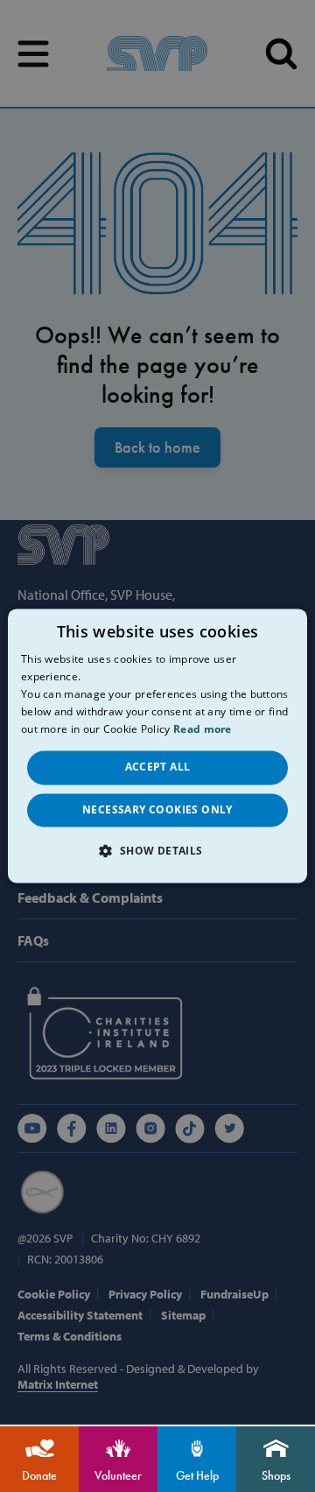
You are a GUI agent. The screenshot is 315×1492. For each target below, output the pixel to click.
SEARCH (281, 54)
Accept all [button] (158, 767)
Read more (202, 728)
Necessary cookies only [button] (157, 809)
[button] (157, 851)
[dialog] (157, 746)
